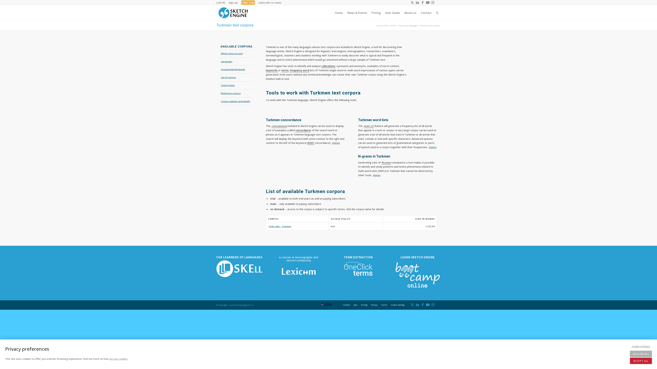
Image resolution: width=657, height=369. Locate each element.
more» (336, 143)
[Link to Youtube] (427, 2)
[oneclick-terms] (358, 268)
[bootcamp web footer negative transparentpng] (418, 274)
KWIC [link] (311, 143)
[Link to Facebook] (422, 2)
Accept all (641, 361)
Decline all (641, 354)
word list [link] (369, 126)
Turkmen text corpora (234, 25)
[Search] (437, 12)
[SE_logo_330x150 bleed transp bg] (233, 12)
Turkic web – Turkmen (280, 226)
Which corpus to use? (232, 53)
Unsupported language (233, 69)
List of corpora (228, 77)
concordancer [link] (279, 126)
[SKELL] (239, 268)
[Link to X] (412, 2)
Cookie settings (398, 305)
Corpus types (228, 85)
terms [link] (285, 70)
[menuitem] (221, 2)
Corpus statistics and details (235, 101)
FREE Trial (248, 2)
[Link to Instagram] (432, 2)
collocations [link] (328, 66)
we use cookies (118, 358)
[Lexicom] (298, 271)
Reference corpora (231, 93)
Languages (226, 61)
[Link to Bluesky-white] (438, 2)
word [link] (306, 70)
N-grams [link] (386, 162)
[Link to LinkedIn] (417, 2)
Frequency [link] (296, 70)
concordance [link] (302, 130)
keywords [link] (272, 70)
